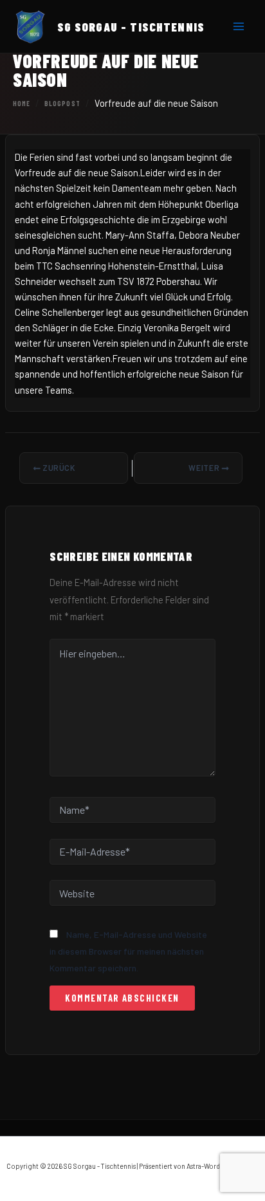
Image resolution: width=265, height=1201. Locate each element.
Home (21, 103)
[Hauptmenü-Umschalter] (238, 26)
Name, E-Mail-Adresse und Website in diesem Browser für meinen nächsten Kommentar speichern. (128, 951)
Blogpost (62, 103)
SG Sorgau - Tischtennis (131, 26)
